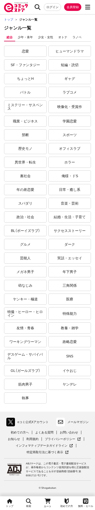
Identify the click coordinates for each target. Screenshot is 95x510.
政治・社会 (25, 217)
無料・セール (85, 506)
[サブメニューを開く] (87, 7)
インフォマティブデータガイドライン (41, 446)
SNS (69, 356)
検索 (28, 506)
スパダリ (25, 203)
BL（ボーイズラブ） (25, 231)
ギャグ (69, 79)
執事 (25, 398)
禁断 (25, 135)
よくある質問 (44, 432)
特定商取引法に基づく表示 (48, 452)
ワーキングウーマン (25, 342)
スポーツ (70, 135)
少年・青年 (25, 37)
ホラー (69, 162)
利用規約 (32, 439)
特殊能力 (70, 314)
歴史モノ (25, 149)
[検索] (37, 7)
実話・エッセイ (69, 258)
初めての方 (66, 506)
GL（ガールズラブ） (25, 371)
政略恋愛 (70, 342)
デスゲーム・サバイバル (25, 356)
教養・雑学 (70, 328)
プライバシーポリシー (63, 439)
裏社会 (25, 176)
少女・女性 (45, 37)
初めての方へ (20, 432)
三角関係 (70, 285)
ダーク (69, 244)
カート (47, 506)
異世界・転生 (25, 162)
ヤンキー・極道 (25, 299)
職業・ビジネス (25, 121)
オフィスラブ (69, 149)
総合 (10, 37)
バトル (25, 92)
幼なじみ (25, 285)
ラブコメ (70, 92)
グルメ (25, 244)
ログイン (52, 7)
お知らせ (14, 439)
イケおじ (70, 371)
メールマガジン (78, 422)
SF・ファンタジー (25, 65)
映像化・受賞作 (69, 107)
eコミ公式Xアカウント (28, 423)
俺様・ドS (70, 176)
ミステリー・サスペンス (25, 107)
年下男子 (70, 272)
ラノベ (77, 37)
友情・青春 (25, 328)
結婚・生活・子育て (70, 217)
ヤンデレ (70, 384)
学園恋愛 (70, 121)
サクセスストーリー (70, 231)
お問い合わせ (69, 432)
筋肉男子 (25, 384)
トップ (9, 506)
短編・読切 (70, 65)
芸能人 (25, 258)
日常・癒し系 (69, 190)
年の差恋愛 (25, 190)
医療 (69, 299)
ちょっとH (25, 79)
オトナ (62, 37)
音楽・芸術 (70, 203)
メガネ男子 (25, 272)
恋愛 (25, 51)
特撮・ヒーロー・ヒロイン (25, 313)
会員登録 (73, 7)
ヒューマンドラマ (69, 51)
